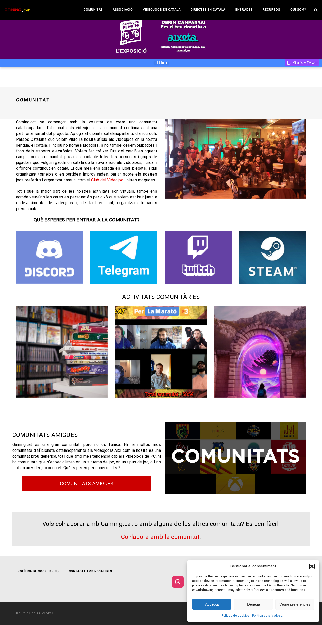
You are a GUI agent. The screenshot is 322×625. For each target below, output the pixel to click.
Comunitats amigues (86, 484)
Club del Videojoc (107, 180)
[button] (311, 566)
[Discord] (49, 257)
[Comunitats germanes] (235, 458)
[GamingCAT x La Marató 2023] (161, 351)
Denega (253, 604)
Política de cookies (236, 615)
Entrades (244, 9)
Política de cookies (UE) (38, 571)
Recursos (271, 9)
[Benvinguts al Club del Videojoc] (62, 351)
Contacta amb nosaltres (90, 571)
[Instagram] (178, 582)
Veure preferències (294, 604)
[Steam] (272, 257)
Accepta (212, 604)
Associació (123, 9)
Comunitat (93, 9)
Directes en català (208, 9)
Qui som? (298, 9)
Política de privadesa (267, 615)
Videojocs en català (162, 9)
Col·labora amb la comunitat (160, 536)
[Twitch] (198, 257)
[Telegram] (123, 257)
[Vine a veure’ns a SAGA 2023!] (260, 351)
